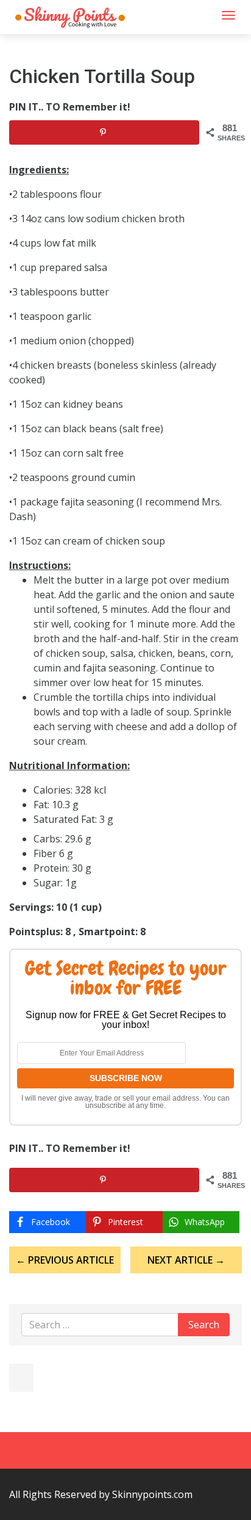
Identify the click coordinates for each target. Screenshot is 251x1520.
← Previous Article (65, 1260)
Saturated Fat (64, 819)
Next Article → (186, 1260)
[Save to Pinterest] (104, 132)
